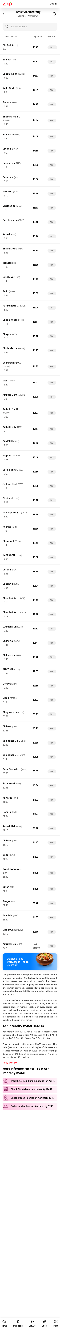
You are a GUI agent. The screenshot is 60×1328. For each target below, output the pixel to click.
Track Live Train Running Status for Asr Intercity (34, 1081)
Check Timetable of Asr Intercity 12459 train (34, 1089)
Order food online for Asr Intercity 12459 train (34, 1106)
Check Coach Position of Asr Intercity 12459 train (34, 1098)
